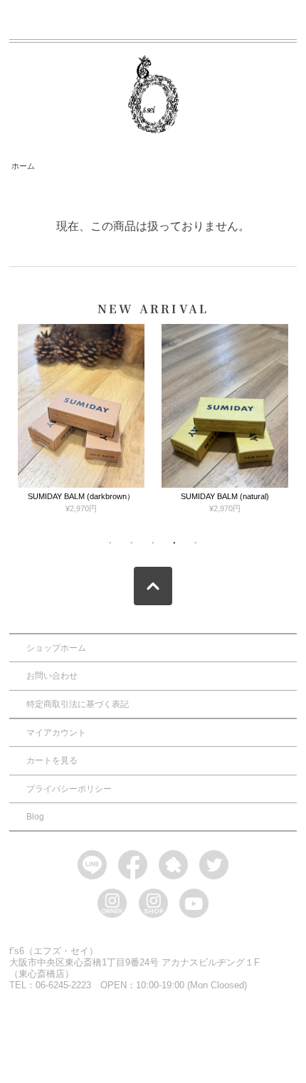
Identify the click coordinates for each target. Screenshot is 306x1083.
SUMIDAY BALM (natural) (225, 496)
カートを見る (52, 760)
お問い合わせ (52, 676)
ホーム (23, 166)
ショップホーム (56, 648)
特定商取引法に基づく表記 (77, 704)
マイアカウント (56, 733)
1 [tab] (110, 542)
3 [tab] (153, 542)
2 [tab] (132, 542)
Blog (35, 817)
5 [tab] (196, 542)
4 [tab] (174, 542)
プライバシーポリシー (69, 789)
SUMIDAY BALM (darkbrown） (81, 496)
